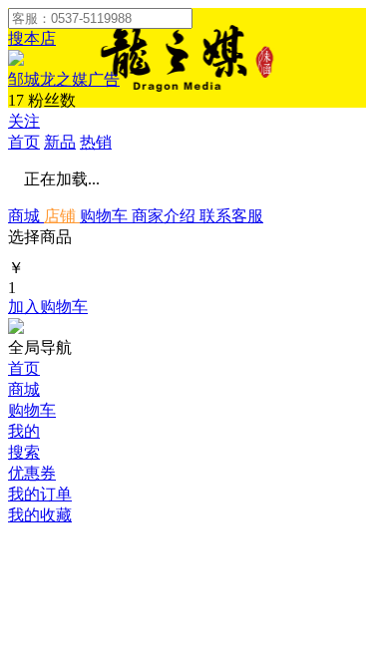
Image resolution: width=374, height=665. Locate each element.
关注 (24, 121)
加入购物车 (48, 306)
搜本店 (32, 38)
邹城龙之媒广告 (64, 79)
